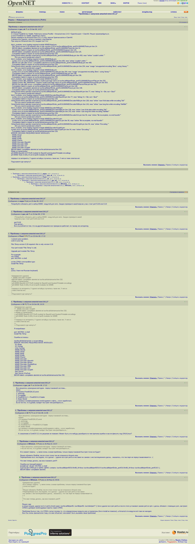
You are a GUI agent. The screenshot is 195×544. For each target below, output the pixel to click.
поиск (62, 12)
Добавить (162, 542)
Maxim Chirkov (181, 540)
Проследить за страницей (18, 542)
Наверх (168, 207)
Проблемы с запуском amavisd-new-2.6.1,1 (27, 173)
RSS (186, 192)
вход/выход (147, 12)
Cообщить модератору (180, 165)
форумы (19, 12)
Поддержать (172, 542)
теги (144, 3)
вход (166, 0)
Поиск (140, 3)
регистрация (172, 0)
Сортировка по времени (177, 192)
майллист (117, 12)
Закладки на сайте (15, 540)
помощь (42, 12)
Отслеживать (183, 22)
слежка (174, 12)
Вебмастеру (182, 542)
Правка (168, 165)
